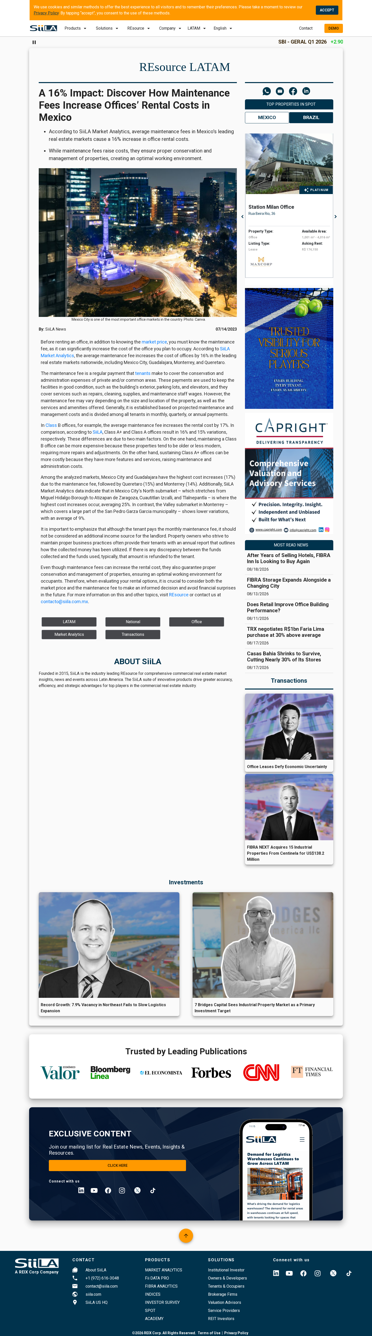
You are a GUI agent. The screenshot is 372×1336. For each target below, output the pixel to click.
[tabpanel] (290, 205)
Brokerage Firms (222, 1294)
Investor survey (162, 1302)
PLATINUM (319, 190)
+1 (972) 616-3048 (102, 1278)
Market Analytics (163, 1270)
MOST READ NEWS (291, 545)
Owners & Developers (227, 1278)
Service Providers (224, 1310)
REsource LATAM (184, 66)
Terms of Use (209, 1333)
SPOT (150, 1310)
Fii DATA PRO (157, 1278)
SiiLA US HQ (97, 1302)
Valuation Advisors (224, 1302)
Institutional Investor (226, 1270)
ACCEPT (327, 10)
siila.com (93, 1294)
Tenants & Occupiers (226, 1286)
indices (152, 1294)
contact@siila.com (102, 1286)
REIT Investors (221, 1318)
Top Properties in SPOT (291, 104)
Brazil (311, 117)
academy (154, 1318)
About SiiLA (96, 1270)
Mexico (267, 117)
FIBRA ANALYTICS (161, 1286)
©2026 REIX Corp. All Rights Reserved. (164, 1333)
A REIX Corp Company (37, 1272)
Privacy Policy (46, 13)
